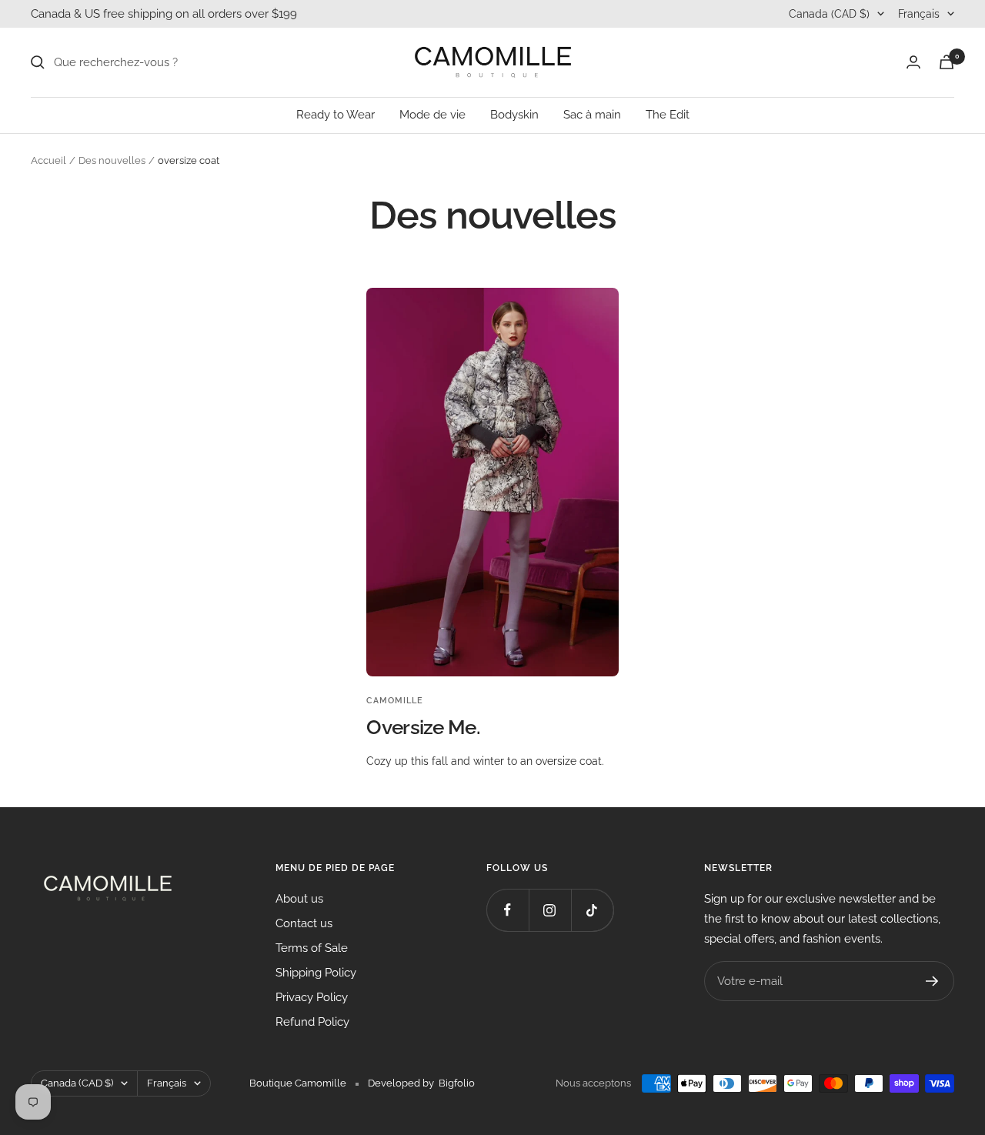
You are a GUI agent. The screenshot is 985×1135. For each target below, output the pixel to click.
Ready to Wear (335, 115)
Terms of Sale (311, 948)
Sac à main (592, 115)
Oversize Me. (423, 727)
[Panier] (946, 62)
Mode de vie (432, 115)
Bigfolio (457, 1083)
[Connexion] (913, 61)
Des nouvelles (111, 160)
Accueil (48, 160)
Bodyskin (514, 115)
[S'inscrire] (932, 981)
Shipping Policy (315, 973)
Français (919, 14)
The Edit (668, 115)
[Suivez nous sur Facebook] (507, 910)
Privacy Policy (311, 997)
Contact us (303, 923)
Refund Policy (312, 1022)
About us (299, 899)
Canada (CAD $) (829, 14)
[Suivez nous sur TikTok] (592, 910)
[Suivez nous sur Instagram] (550, 910)
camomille (394, 701)
